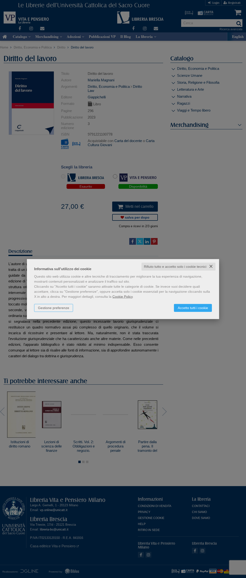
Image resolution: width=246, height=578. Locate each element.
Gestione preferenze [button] (53, 308)
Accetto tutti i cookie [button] (193, 308)
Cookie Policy (122, 296)
